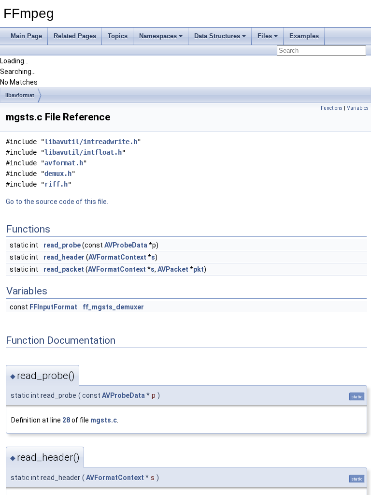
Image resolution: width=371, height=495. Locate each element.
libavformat (19, 95)
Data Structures (217, 36)
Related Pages (75, 36)
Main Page (26, 36)
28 (66, 420)
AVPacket (172, 269)
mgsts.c (103, 420)
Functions (331, 108)
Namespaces (158, 36)
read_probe (62, 245)
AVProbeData (125, 245)
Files (264, 36)
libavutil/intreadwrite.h (90, 142)
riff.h (56, 184)
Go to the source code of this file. (57, 201)
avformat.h (63, 163)
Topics (118, 36)
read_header (64, 257)
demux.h (57, 173)
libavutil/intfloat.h (83, 152)
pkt (198, 269)
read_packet (63, 269)
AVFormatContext (117, 257)
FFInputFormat (53, 307)
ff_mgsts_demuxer (113, 307)
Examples (304, 36)
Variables (358, 108)
